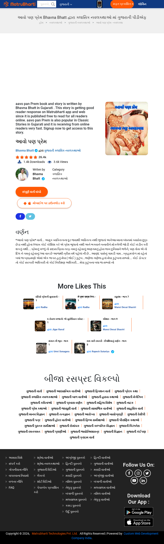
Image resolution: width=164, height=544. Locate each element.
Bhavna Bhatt (25, 150)
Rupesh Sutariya (101, 351)
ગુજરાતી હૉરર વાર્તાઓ (58, 420)
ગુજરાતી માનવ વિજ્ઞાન (32, 414)
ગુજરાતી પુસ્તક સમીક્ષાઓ (39, 426)
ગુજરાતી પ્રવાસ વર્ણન (69, 402)
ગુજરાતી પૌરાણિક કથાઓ (124, 420)
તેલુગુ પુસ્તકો (73, 487)
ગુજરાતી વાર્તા (34, 391)
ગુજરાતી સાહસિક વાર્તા (129, 408)
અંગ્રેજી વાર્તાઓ (104, 475)
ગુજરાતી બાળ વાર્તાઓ (74, 397)
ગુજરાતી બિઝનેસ (129, 426)
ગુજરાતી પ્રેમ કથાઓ (34, 408)
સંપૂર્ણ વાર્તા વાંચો (31, 191)
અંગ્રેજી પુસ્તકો (75, 457)
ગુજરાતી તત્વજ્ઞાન (59, 414)
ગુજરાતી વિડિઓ (46, 469)
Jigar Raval (58, 329)
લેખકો (41, 475)
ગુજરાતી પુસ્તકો (75, 469)
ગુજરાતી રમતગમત (29, 431)
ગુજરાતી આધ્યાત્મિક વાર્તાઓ (63, 391)
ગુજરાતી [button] (64, 4)
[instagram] (138, 473)
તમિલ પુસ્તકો (74, 481)
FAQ (11, 487)
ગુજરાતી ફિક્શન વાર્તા (97, 391)
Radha (44, 307)
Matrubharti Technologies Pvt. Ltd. (55, 533)
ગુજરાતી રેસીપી (136, 414)
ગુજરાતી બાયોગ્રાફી (111, 414)
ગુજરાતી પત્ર (32, 420)
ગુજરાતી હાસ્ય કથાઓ (104, 397)
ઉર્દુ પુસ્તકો (72, 511)
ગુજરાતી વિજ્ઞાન (113, 431)
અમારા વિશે (15, 457)
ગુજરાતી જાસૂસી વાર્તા (63, 408)
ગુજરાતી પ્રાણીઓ (55, 431)
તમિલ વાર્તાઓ (102, 493)
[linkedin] (143, 480)
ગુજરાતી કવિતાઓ (41, 402)
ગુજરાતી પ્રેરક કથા (126, 391)
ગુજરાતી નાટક (124, 402)
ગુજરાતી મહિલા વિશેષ (99, 402)
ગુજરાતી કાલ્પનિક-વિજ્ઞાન (99, 426)
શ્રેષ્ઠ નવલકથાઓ (48, 463)
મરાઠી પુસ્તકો (74, 475)
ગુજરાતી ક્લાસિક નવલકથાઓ (62, 150)
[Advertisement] (82, 65)
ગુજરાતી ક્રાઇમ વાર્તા (82, 437)
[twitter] (147, 473)
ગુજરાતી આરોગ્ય (84, 414)
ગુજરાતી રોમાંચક (69, 426)
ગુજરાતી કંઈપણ (136, 431)
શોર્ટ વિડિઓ (44, 481)
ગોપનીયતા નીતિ (18, 469)
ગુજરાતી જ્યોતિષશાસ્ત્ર (84, 431)
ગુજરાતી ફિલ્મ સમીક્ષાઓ (90, 420)
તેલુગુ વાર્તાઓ (102, 499)
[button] (52, 4)
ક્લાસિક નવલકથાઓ (60, 176)
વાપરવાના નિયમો (19, 475)
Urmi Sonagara (61, 351)
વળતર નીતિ (16, 481)
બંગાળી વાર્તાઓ (103, 481)
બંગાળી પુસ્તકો (74, 493)
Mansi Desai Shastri (125, 307)
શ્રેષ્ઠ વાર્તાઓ (45, 457)
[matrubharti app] (99, 4)
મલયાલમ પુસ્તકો (76, 499)
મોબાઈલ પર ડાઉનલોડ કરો (48, 203)
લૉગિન (142, 4)
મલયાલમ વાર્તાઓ (104, 487)
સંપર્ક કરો (14, 463)
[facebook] (129, 473)
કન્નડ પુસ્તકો (73, 505)
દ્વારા (38, 307)
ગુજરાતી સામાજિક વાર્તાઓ (96, 408)
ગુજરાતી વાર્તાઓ (103, 463)
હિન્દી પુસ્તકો (74, 463)
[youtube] (134, 480)
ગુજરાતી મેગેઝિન (133, 397)
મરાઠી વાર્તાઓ (102, 469)
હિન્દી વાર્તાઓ (102, 457)
